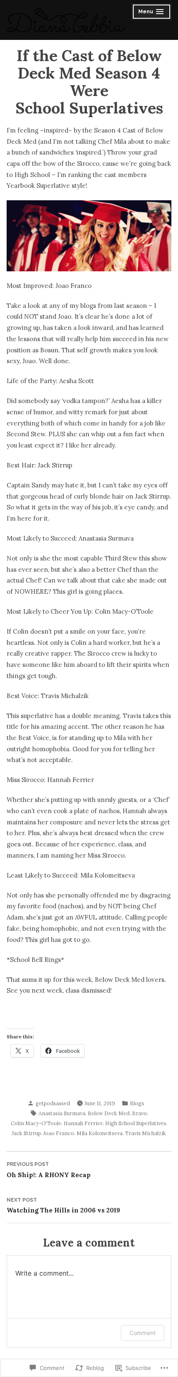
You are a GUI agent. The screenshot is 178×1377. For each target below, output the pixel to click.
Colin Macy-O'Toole (36, 1123)
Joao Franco (58, 1133)
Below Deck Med (109, 1113)
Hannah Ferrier (83, 1123)
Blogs (137, 1103)
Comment (143, 1332)
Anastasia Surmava (61, 1113)
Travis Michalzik (145, 1133)
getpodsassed (53, 1103)
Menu (152, 12)
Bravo (139, 1113)
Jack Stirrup (26, 1133)
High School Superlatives (135, 1123)
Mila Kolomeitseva (100, 1133)
